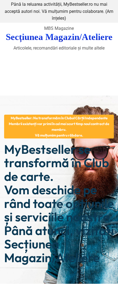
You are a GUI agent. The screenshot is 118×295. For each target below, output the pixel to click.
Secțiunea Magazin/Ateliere (59, 37)
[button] (59, 126)
